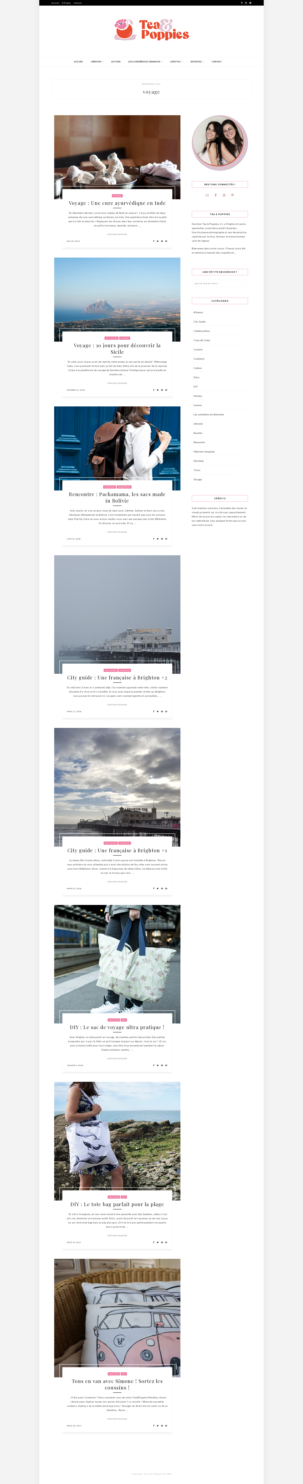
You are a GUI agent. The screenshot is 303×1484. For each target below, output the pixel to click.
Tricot (197, 470)
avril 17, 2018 (74, 711)
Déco (196, 377)
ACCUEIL (78, 61)
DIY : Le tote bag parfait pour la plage (117, 1204)
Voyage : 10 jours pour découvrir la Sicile (117, 348)
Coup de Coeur (202, 340)
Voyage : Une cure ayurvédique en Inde (117, 203)
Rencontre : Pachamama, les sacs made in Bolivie (117, 497)
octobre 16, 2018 (76, 390)
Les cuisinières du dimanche (144, 61)
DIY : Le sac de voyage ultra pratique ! (117, 1027)
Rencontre (124, 487)
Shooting (196, 61)
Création (96, 61)
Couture (114, 1020)
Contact (78, 3)
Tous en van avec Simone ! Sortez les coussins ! (117, 1384)
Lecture (115, 61)
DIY (124, 1020)
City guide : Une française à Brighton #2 (117, 677)
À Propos (66, 3)
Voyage (117, 196)
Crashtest (199, 358)
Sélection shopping (204, 451)
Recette (198, 433)
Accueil (55, 3)
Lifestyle (175, 61)
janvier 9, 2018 (75, 1065)
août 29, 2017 (74, 1242)
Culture (198, 368)
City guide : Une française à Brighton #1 (117, 850)
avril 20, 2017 (74, 1426)
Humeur (198, 396)
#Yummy (198, 312)
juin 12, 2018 (74, 539)
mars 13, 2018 (74, 888)
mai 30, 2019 (73, 241)
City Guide (111, 338)
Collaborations (202, 331)
